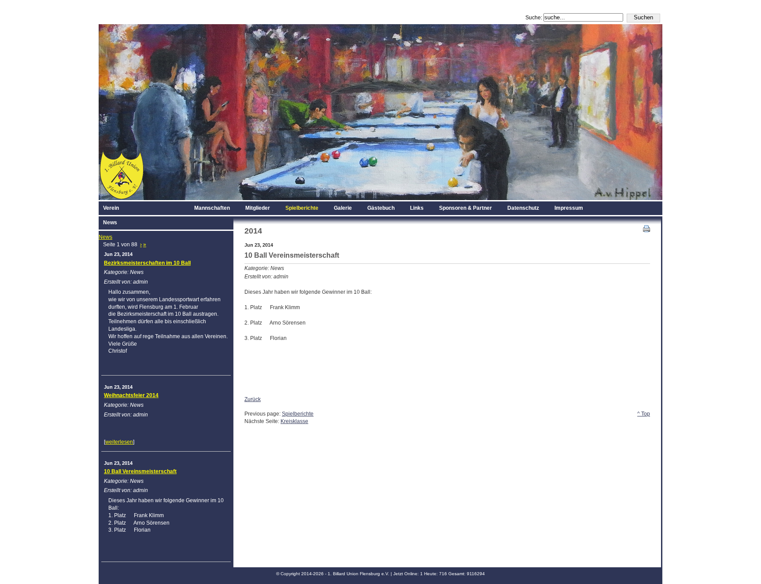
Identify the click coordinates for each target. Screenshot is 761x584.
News (105, 237)
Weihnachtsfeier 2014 (131, 395)
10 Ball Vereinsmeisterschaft (140, 471)
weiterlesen (119, 442)
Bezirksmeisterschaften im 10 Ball (147, 263)
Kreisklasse (294, 421)
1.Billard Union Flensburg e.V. (380, 12)
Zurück (252, 399)
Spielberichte (298, 414)
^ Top (643, 414)
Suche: (534, 18)
